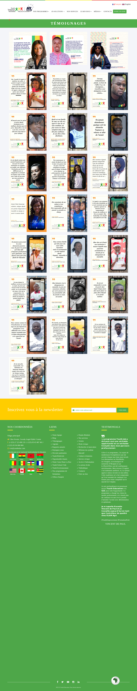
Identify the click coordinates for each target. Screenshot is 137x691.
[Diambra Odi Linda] (28, 172)
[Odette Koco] (28, 254)
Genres (81, 441)
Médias (97, 11)
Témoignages (57, 441)
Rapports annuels (58, 447)
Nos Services (72, 11)
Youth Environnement (60, 468)
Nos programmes (40, 11)
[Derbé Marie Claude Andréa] (68, 132)
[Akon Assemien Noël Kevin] (109, 335)
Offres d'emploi (58, 477)
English (128, 4)
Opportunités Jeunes (59, 459)
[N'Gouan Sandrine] (28, 132)
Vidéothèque (83, 468)
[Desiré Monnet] (68, 91)
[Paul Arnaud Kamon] (28, 335)
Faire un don (119, 11)
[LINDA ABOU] (28, 50)
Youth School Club (59, 465)
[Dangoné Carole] (28, 91)
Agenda (55, 444)
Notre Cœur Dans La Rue (61, 462)
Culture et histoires (85, 456)
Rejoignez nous (58, 450)
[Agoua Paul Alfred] (109, 294)
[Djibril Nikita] (68, 335)
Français (117, 4)
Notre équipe (57, 435)
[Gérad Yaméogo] (28, 294)
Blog (54, 438)
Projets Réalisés (84, 435)
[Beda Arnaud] (68, 294)
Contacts (108, 11)
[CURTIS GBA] (109, 254)
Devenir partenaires (59, 453)
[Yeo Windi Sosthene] (68, 172)
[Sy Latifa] (109, 172)
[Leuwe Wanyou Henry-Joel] (28, 376)
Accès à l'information (86, 462)
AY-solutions (57, 11)
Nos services (83, 438)
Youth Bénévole (58, 456)
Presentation (24, 11)
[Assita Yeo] (28, 213)
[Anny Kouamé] (68, 213)
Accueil (12, 11)
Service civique (84, 459)
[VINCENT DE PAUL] (68, 48)
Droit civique (83, 444)
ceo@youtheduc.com (17, 448)
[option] (115, 555)
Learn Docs (85, 11)
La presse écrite (84, 465)
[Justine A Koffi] (109, 213)
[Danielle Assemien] (68, 254)
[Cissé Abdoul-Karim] (109, 91)
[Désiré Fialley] (109, 132)
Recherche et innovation (87, 447)
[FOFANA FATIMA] (109, 50)
